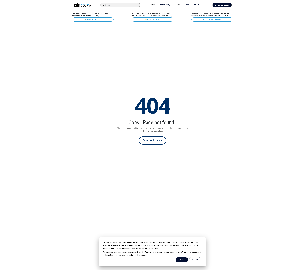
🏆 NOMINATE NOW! (152, 19)
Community (165, 5)
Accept (181, 260)
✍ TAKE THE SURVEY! (93, 19)
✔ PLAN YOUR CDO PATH (212, 19)
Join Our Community (222, 5)
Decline (195, 260)
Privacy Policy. (153, 248)
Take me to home (152, 140)
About (196, 5)
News (187, 5)
